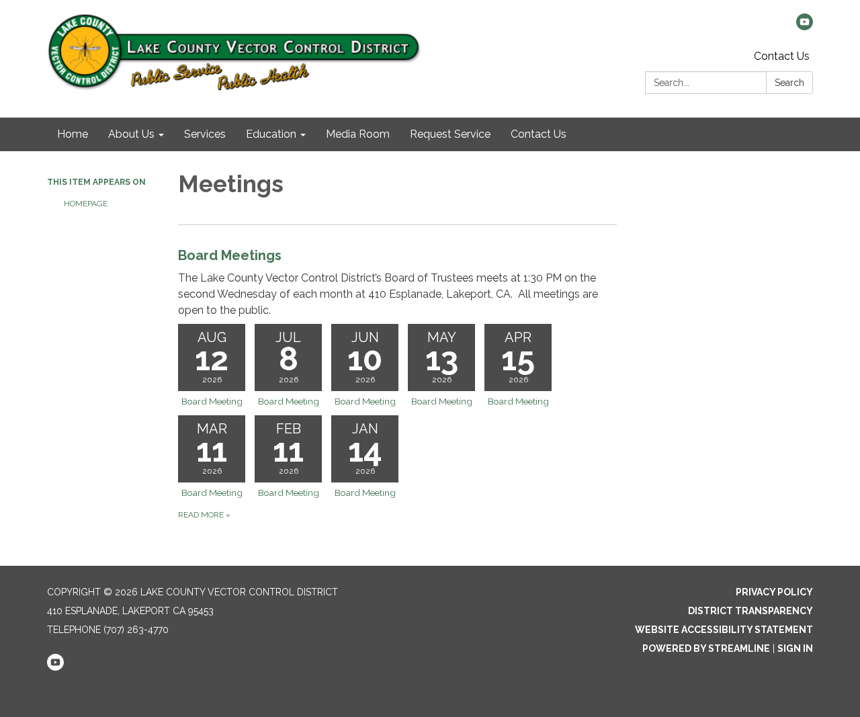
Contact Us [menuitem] (538, 134)
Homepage (86, 203)
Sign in (795, 648)
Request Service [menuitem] (450, 134)
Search (789, 82)
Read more (204, 514)
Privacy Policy (774, 592)
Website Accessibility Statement (724, 629)
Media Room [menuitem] (358, 134)
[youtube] (804, 26)
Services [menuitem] (205, 134)
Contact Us (782, 56)
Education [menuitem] (271, 134)
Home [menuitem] (72, 134)
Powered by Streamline (706, 648)
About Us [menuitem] (131, 134)
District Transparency (750, 610)
